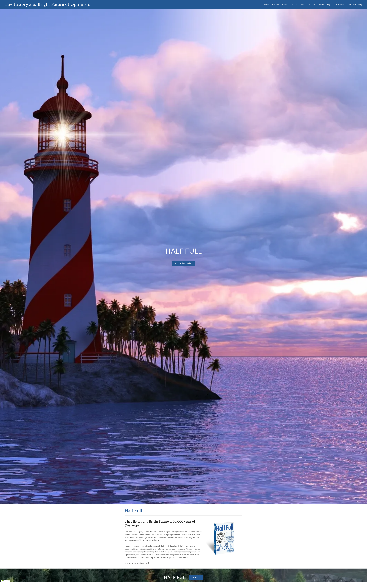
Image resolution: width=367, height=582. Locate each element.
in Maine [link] (275, 5)
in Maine (196, 577)
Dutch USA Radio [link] (307, 5)
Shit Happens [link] (339, 5)
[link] (93, 5)
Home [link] (266, 5)
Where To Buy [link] (324, 5)
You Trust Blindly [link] (355, 5)
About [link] (294, 5)
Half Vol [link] (285, 5)
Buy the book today (183, 263)
